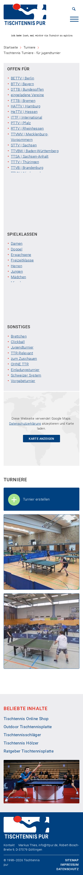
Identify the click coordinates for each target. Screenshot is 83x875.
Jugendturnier (22, 347)
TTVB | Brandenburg (27, 168)
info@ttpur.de (48, 845)
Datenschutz (67, 869)
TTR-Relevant (22, 353)
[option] (41, 36)
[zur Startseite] (25, 24)
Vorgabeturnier (23, 381)
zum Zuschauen (24, 358)
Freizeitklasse (22, 260)
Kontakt (9, 845)
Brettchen (19, 336)
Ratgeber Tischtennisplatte (29, 751)
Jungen (17, 271)
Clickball (18, 342)
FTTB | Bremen (23, 101)
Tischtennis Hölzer (21, 743)
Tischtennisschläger (22, 735)
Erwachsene (21, 255)
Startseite (11, 47)
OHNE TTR (20, 364)
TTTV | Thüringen (25, 162)
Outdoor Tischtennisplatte (28, 727)
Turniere (30, 47)
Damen (17, 243)
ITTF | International (26, 117)
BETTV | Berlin (22, 78)
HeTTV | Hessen (24, 112)
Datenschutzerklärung (25, 424)
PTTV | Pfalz (21, 123)
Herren (16, 266)
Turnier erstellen (36, 499)
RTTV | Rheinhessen (27, 128)
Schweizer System (26, 375)
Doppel (16, 249)
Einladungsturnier (25, 370)
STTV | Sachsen (24, 145)
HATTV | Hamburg (25, 106)
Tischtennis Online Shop (26, 718)
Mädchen (18, 277)
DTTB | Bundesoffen (27, 89)
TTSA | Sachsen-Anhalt (30, 156)
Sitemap (72, 860)
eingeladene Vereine (27, 95)
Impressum (69, 864)
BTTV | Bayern (22, 84)
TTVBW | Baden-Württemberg (35, 151)
